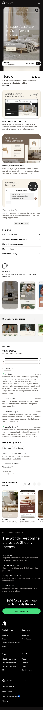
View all (27, 484)
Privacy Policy (7, 691)
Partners (25, 662)
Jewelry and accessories (11, 642)
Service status (27, 670)
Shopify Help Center (9, 659)
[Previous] (34, 319)
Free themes (26, 639)
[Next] (39, 319)
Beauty (4, 639)
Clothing (5, 635)
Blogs (4, 670)
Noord (6, 85)
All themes (19, 448)
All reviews (7, 368)
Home (4, 646)
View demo (30, 63)
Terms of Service (8, 686)
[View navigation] (39, 2)
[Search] (34, 2)
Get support (8, 448)
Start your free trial (21, 611)
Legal (24, 666)
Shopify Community (9, 666)
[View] (10, 330)
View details (6, 459)
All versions (17, 459)
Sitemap (5, 701)
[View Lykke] (27, 295)
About (24, 659)
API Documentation (9, 662)
